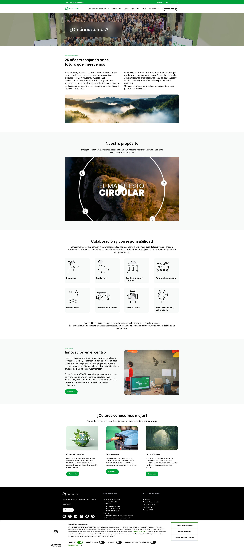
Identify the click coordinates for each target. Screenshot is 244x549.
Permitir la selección (184, 531)
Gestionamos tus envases (97, 9)
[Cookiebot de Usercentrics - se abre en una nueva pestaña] (55, 545)
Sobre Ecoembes (130, 9)
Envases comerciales (113, 508)
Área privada (169, 9)
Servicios (115, 9)
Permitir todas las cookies (184, 525)
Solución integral (111, 501)
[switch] (102, 542)
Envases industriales (112, 510)
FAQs (144, 9)
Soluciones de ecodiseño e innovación (118, 518)
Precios (108, 504)
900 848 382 (66, 504)
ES (167, 2)
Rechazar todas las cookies (185, 537)
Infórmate (152, 9)
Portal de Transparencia (151, 502)
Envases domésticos (113, 506)
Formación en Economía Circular (116, 520)
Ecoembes (146, 499)
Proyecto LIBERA (148, 510)
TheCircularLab (148, 507)
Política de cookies (139, 531)
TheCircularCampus (149, 504)
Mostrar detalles (73, 545)
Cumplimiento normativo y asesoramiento (119, 515)
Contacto (160, 2)
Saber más (71, 392)
